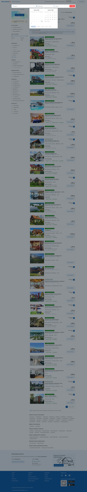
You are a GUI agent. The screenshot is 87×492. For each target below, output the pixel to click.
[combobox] (23, 6)
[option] (40, 14)
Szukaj (73, 6)
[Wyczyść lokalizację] (33, 6)
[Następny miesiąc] (56, 10)
